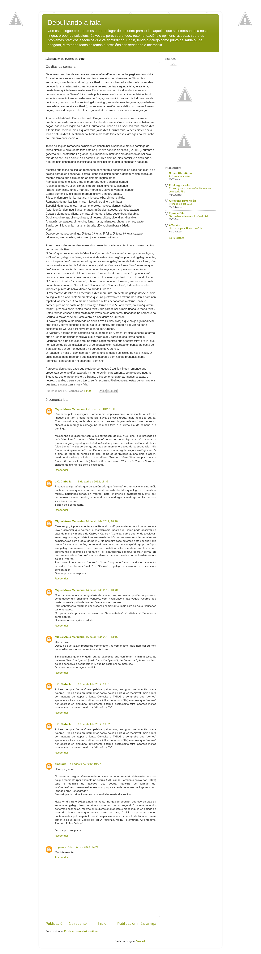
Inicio (102, 923)
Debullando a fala (74, 22)
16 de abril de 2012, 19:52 (94, 724)
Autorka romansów (179, 176)
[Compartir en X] (108, 391)
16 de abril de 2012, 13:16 (102, 636)
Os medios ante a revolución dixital (188, 216)
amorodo (60, 764)
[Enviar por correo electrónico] (101, 391)
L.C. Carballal (63, 481)
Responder (61, 469)
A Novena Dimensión (182, 200)
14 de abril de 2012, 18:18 (102, 521)
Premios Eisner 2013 (180, 203)
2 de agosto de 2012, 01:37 (84, 764)
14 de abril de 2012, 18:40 (102, 590)
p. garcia (60, 847)
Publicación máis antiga (136, 923)
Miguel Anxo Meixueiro (70, 409)
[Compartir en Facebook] (112, 391)
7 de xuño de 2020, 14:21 (82, 847)
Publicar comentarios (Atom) (81, 931)
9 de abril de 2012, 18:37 (93, 481)
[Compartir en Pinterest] (116, 391)
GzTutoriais (176, 237)
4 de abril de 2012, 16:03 (101, 409)
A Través (174, 225)
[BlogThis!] (105, 391)
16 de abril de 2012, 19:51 (94, 684)
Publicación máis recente (66, 923)
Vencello (141, 941)
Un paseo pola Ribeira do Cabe (186, 228)
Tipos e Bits (177, 213)
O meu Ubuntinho (180, 173)
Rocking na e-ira (179, 185)
